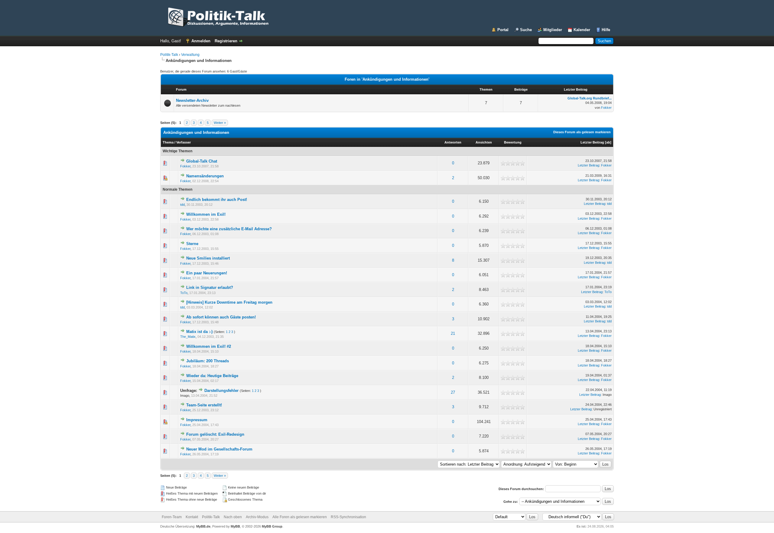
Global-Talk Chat (201, 161)
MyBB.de (203, 526)
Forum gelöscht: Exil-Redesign (215, 434)
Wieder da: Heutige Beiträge (212, 375)
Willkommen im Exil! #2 (208, 346)
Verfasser (183, 142)
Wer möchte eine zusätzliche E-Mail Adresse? (229, 229)
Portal (503, 29)
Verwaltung (190, 55)
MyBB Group (272, 526)
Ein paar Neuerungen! (206, 273)
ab (608, 142)
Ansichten (484, 142)
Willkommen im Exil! (206, 214)
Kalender (582, 29)
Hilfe (606, 29)
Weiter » (220, 122)
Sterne (192, 243)
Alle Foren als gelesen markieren (299, 517)
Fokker (606, 107)
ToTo (183, 293)
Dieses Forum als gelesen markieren (582, 132)
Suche (526, 29)
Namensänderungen (205, 176)
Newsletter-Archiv (192, 100)
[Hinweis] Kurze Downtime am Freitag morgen (229, 302)
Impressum (196, 420)
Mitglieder (552, 29)
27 (453, 392)
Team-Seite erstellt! (204, 405)
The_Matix (188, 336)
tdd (182, 204)
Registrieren (226, 41)
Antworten (452, 142)
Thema (168, 142)
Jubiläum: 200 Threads (207, 361)
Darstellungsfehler (221, 390)
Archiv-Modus (257, 517)
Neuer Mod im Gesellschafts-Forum (219, 449)
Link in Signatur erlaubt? (209, 287)
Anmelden (200, 41)
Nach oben (233, 517)
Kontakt (192, 517)
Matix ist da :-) (199, 331)
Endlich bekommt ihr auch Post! (216, 199)
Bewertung (513, 142)
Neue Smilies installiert (208, 258)
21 (453, 333)
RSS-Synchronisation (348, 517)
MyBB (235, 526)
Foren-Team (172, 517)
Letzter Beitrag (592, 142)
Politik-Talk (169, 55)
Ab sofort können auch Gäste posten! (221, 317)
